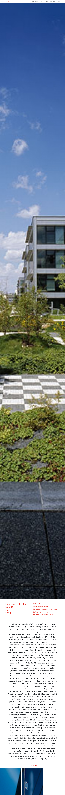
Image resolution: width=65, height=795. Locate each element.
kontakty (58, 1)
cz (62, 1)
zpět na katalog (32, 765)
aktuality (37, 1)
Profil (32, 1)
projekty (41, 1)
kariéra (46, 1)
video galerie (52, 1)
